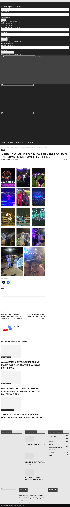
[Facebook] (5, 3)
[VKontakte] (8, 3)
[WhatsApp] (16, 163)
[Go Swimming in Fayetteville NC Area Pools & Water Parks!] (35, 439)
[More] (20, 163)
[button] (66, 86)
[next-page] (2, 421)
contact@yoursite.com (31, 502)
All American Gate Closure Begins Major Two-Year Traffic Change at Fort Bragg (20, 365)
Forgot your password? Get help (10, 22)
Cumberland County (7, 410)
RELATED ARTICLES (7, 342)
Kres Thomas (6, 159)
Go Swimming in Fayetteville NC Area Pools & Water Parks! (35, 445)
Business (18, 142)
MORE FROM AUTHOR (20, 342)
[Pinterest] (11, 163)
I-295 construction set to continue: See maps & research (35, 461)
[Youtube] (9, 3)
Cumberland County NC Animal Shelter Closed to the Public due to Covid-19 (11, 316)
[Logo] (17, 85)
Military (30, 142)
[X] (7, 3)
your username (5, 12)
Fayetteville (10, 142)
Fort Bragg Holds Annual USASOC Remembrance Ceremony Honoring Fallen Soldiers (20, 391)
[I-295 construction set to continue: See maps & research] (35, 456)
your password (5, 17)
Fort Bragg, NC (6, 357)
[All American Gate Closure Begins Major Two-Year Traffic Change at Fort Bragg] (23, 351)
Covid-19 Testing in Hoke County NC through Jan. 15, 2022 (36, 316)
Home (3, 142)
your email (4, 32)
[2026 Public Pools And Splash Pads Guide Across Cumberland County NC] (23, 404)
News (7, 147)
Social (24, 142)
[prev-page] (1, 421)
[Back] (11, 3)
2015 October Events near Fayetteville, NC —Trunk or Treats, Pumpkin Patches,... (34, 479)
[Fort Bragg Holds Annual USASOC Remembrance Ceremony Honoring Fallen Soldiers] (23, 377)
